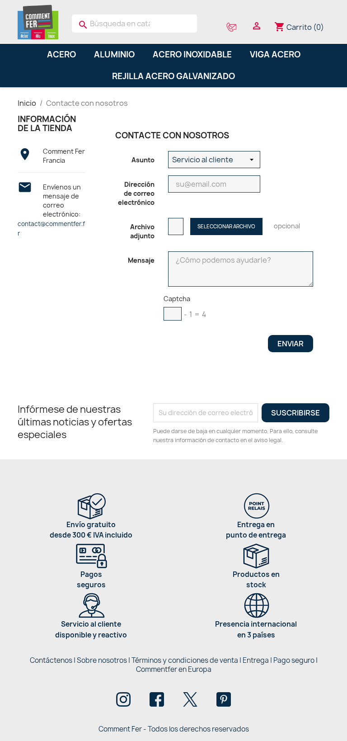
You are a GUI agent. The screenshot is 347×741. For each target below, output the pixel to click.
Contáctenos (51, 660)
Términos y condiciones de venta (184, 660)
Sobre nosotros (102, 660)
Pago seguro (293, 660)
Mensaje (141, 260)
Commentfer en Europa (173, 669)
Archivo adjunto (142, 231)
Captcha (177, 298)
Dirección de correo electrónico (136, 193)
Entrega (256, 660)
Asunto (143, 160)
